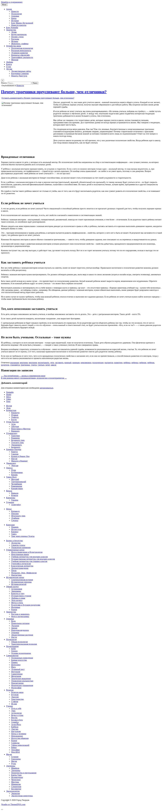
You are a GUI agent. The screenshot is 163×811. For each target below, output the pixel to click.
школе (53, 365)
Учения (9, 706)
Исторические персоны (21, 582)
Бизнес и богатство (14, 541)
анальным (14, 363)
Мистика (15, 782)
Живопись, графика (19, 44)
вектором (33, 363)
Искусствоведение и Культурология (26, 552)
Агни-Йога (16, 724)
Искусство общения (20, 738)
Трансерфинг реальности (22, 57)
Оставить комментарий (38, 98)
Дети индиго (16, 600)
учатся (34, 365)
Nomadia (9, 392)
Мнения (14, 60)
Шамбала (15, 768)
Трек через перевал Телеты (23, 536)
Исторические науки (15, 577)
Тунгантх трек (17, 442)
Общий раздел (12, 586)
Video (8, 399)
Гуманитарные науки (15, 550)
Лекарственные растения (22, 635)
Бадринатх (15, 447)
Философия (16, 688)
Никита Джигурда (19, 76)
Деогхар (14, 465)
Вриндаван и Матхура (20, 429)
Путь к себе (16, 708)
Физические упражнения (22, 685)
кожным (76, 363)
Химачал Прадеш (13, 449)
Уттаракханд (11, 433)
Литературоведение (19, 568)
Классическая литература (22, 566)
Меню (4, 5)
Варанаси (15, 431)
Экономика (16, 591)
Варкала (14, 493)
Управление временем (21, 547)
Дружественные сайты (21, 71)
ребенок (142, 363)
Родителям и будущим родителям (25, 605)
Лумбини (15, 518)
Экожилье (15, 793)
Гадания (14, 757)
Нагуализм (16, 731)
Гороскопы (16, 759)
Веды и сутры (17, 715)
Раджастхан (11, 410)
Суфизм (14, 701)
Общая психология (19, 642)
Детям (14, 32)
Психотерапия (12, 646)
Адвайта (15, 722)
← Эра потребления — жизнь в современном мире (23, 376)
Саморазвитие (12, 655)
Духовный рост (18, 669)
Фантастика (16, 575)
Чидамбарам (16, 484)
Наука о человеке (18, 734)
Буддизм (14, 695)
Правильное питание (20, 623)
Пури (13, 470)
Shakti (8, 394)
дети (52, 363)
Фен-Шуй (15, 752)
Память (14, 662)
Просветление (17, 683)
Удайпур (15, 417)
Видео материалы (19, 34)
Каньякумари (17, 488)
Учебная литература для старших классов (29, 561)
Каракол (14, 532)
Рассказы (15, 39)
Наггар (14, 459)
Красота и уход (17, 593)
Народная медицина (20, 630)
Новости (15, 11)
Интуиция (15, 672)
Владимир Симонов (20, 73)
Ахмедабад (16, 505)
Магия (9, 754)
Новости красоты (18, 25)
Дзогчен (14, 729)
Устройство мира (13, 46)
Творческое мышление (21, 678)
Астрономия (16, 589)
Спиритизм (16, 786)
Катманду (15, 511)
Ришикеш (15, 438)
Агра (13, 424)
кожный (67, 363)
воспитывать (43, 363)
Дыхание (15, 626)
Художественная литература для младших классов (33, 559)
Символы (15, 743)
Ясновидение (17, 777)
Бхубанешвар (17, 472)
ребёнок (150, 363)
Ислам (14, 704)
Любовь (9, 62)
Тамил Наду (11, 477)
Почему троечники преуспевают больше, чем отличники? (54, 91)
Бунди (14, 419)
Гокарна (14, 500)
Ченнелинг (16, 780)
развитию (118, 363)
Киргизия (10, 525)
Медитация (16, 676)
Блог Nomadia (12, 27)
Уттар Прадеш (12, 422)
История (15, 21)
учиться (41, 365)
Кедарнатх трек (18, 440)
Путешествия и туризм (21, 596)
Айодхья (15, 426)
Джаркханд (11, 463)
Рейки (14, 747)
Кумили (14, 495)
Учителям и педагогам (21, 564)
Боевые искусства (19, 660)
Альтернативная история (22, 580)
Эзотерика (10, 766)
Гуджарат (10, 502)
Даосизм (15, 697)
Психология (16, 14)
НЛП (13, 649)
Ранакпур (15, 413)
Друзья (9, 69)
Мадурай (15, 479)
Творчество (11, 30)
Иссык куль (16, 529)
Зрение (14, 628)
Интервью (15, 607)
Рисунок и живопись (20, 614)
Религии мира (17, 692)
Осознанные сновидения (22, 658)
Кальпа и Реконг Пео (20, 456)
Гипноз (14, 651)
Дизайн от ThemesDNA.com (13, 804)
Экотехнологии (13, 791)
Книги (9, 64)
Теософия (15, 750)
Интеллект (16, 665)
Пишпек (14, 527)
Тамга (13, 534)
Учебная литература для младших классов (29, 557)
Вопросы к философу (20, 55)
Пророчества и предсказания (23, 773)
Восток (14, 718)
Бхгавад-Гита (17, 720)
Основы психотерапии (21, 653)
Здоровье (15, 16)
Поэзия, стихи (17, 37)
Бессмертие (16, 789)
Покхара (15, 513)
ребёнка (127, 363)
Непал (9, 509)
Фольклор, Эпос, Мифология (24, 573)
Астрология (16, 713)
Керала (9, 491)
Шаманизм (16, 784)
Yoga (8, 401)
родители (5, 365)
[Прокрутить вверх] (2, 809)
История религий (18, 584)
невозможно (86, 363)
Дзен (13, 711)
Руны (13, 763)
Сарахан (14, 454)
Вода (13, 621)
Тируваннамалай (18, 482)
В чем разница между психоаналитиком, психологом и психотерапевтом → (34, 378)
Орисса (9, 468)
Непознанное (17, 736)
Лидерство (16, 543)
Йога (13, 667)
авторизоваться (46, 388)
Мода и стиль (17, 603)
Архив (9, 9)
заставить (59, 363)
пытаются (109, 363)
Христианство (17, 699)
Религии (9, 690)
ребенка (134, 363)
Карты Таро (16, 775)
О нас (8, 67)
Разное (14, 609)
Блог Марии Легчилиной (22, 23)
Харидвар (15, 436)
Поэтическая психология (22, 48)
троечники (25, 365)
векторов (24, 363)
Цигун (14, 637)
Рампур (14, 452)
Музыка (14, 41)
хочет (47, 365)
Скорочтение (17, 674)
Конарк (14, 475)
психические (98, 363)
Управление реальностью (22, 681)
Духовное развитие (19, 53)
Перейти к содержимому (12, 2)
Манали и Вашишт (19, 461)
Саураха (14, 520)
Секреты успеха (18, 545)
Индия (9, 406)
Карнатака (10, 498)
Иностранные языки (20, 554)
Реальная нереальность (21, 50)
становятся (15, 365)
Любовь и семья (18, 598)
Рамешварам (16, 486)
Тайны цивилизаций (20, 745)
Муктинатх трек (18, 516)
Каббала (14, 727)
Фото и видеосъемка (20, 616)
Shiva (8, 397)
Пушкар (14, 415)
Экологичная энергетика (22, 796)
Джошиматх (16, 445)
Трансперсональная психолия (24, 644)
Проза (13, 570)
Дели (8, 408)
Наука (13, 18)
